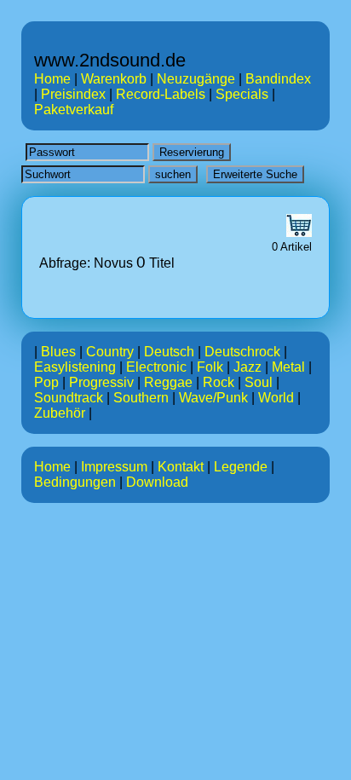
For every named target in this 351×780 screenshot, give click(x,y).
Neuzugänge (196, 79)
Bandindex (278, 79)
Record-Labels (160, 94)
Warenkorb (114, 79)
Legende (241, 466)
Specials (242, 94)
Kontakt (181, 466)
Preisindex (73, 94)
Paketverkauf (73, 109)
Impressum (114, 466)
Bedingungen (75, 482)
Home (52, 79)
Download (157, 482)
